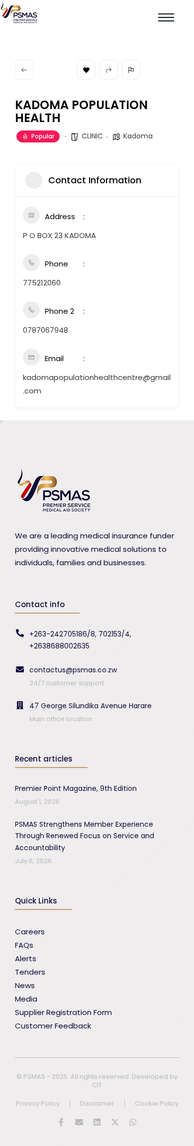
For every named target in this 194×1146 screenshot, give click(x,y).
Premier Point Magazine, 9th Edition (76, 788)
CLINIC (92, 136)
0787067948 (45, 330)
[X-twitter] (115, 1122)
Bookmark (86, 70)
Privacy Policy (38, 1104)
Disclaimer (97, 1104)
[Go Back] (24, 70)
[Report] (131, 70)
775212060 (42, 282)
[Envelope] (79, 1122)
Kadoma (138, 136)
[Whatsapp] (133, 1122)
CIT (97, 1085)
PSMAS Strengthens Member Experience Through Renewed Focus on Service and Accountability (84, 836)
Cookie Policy (157, 1104)
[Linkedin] (97, 1122)
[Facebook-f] (61, 1122)
